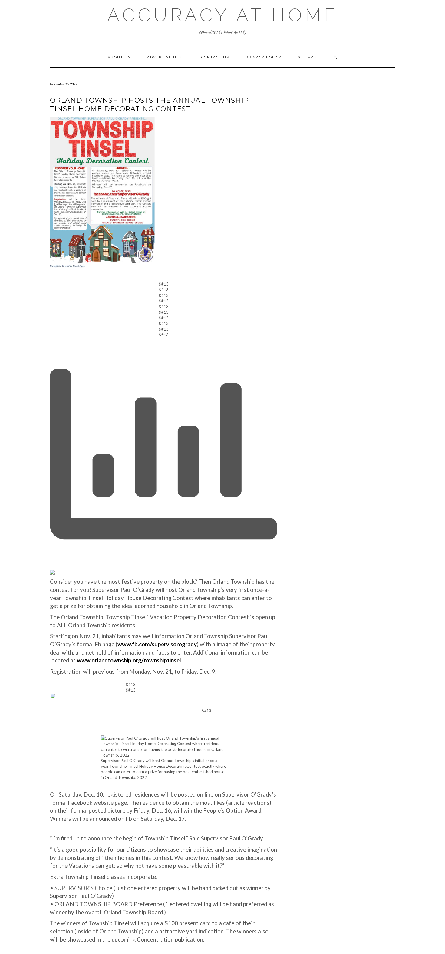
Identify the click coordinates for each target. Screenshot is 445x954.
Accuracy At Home (222, 15)
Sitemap (307, 57)
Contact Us (215, 57)
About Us (119, 57)
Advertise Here (166, 57)
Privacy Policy (264, 57)
